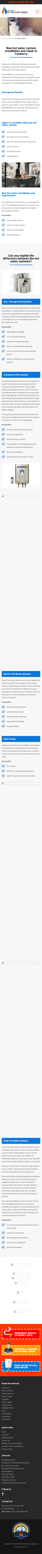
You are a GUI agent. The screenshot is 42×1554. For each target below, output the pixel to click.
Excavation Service (9, 1480)
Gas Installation (7, 1471)
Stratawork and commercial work (14, 1483)
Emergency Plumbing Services (13, 1468)
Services (10, 38)
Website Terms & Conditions (12, 1443)
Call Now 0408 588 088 (21, 2)
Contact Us (6, 1440)
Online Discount (7, 1438)
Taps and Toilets (8, 1474)
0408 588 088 (9, 1509)
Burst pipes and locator (10, 1466)
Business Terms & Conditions (12, 1446)
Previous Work (7, 1449)
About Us (5, 1435)
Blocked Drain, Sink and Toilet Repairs (15, 1463)
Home (4, 38)
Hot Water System (8, 1460)
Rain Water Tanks (8, 1477)
